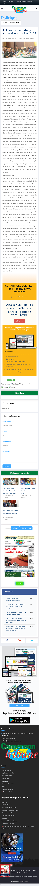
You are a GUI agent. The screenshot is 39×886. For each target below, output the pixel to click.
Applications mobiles (8, 773)
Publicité (25, 876)
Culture (34, 870)
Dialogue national (7, 789)
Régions (26, 873)
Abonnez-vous (26, 528)
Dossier (4, 786)
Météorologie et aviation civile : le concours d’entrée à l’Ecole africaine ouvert (16, 628)
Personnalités (6, 778)
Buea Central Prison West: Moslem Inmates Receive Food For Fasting (16, 620)
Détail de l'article (14, 22)
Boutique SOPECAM (8, 815)
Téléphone (6, 441)
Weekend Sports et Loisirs (10, 821)
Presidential (6, 870)
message (6, 451)
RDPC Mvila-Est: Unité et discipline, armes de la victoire (27, 490)
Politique (14, 870)
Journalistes (5, 781)
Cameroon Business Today (10, 810)
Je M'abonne (19, 321)
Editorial (19, 873)
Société (28, 870)
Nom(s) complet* (9, 421)
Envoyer (6, 466)
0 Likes (32, 38)
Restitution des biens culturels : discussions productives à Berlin (16, 606)
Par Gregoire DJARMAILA (9, 38)
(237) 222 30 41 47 (8, 1)
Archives (4, 802)
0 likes (6, 497)
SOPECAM (5, 805)
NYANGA (4, 818)
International (12, 873)
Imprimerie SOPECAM (9, 807)
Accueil (5, 22)
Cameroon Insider (7, 813)
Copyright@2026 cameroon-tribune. (10, 876)
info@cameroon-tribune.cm (25, 1)
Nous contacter (8, 3)
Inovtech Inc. (24, 881)
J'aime (10, 380)
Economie (21, 870)
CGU (21, 876)
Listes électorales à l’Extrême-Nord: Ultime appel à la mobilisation (10, 490)
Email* (5, 431)
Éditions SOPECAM (8, 823)
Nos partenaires (7, 775)
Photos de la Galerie (8, 784)
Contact (30, 876)
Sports (4, 873)
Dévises (35, 876)
